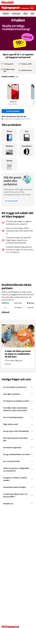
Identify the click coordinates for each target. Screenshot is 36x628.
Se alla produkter (13, 111)
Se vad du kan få (11, 201)
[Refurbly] (30, 303)
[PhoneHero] (30, 307)
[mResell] (5, 312)
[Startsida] (8, 2)
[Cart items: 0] (32, 7)
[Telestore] (18, 307)
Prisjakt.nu (28, 119)
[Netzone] (5, 303)
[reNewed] (5, 307)
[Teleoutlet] (18, 303)
